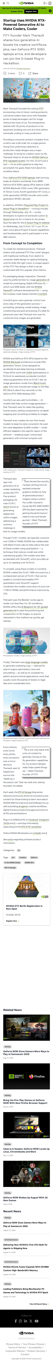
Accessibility (35, 1347)
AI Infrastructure (11, 1240)
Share (35, 73)
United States (26, 1338)
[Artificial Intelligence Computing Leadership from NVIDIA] (26, 3)
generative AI (42, 280)
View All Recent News (38, 1304)
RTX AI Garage (10, 867)
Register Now (11, 921)
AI (19, 850)
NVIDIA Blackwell (11, 362)
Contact (25, 1354)
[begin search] (8, 3)
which (6, 507)
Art (13, 857)
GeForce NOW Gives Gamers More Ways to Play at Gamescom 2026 (26, 1053)
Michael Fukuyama (23, 69)
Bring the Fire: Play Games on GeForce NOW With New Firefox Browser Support (25, 1101)
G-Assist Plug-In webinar (37, 222)
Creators (22, 857)
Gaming (7, 1218)
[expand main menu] (4, 3)
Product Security (36, 1351)
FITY (41, 108)
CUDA (29, 372)
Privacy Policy (13, 1344)
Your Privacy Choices (33, 1344)
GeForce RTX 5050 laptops (22, 177)
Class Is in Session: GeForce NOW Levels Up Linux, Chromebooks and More (26, 1150)
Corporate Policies (15, 1351)
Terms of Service (17, 1347)
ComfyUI (42, 294)
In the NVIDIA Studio (12, 862)
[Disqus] (26, 964)
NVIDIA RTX (29, 862)
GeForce (34, 857)
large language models (36, 662)
